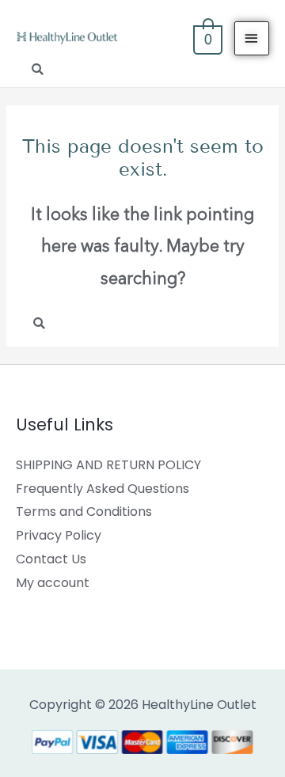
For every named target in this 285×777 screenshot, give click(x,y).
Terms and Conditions (84, 511)
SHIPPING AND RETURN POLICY (108, 465)
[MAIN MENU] (251, 38)
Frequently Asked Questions (102, 488)
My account (52, 583)
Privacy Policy (58, 535)
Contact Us (51, 559)
